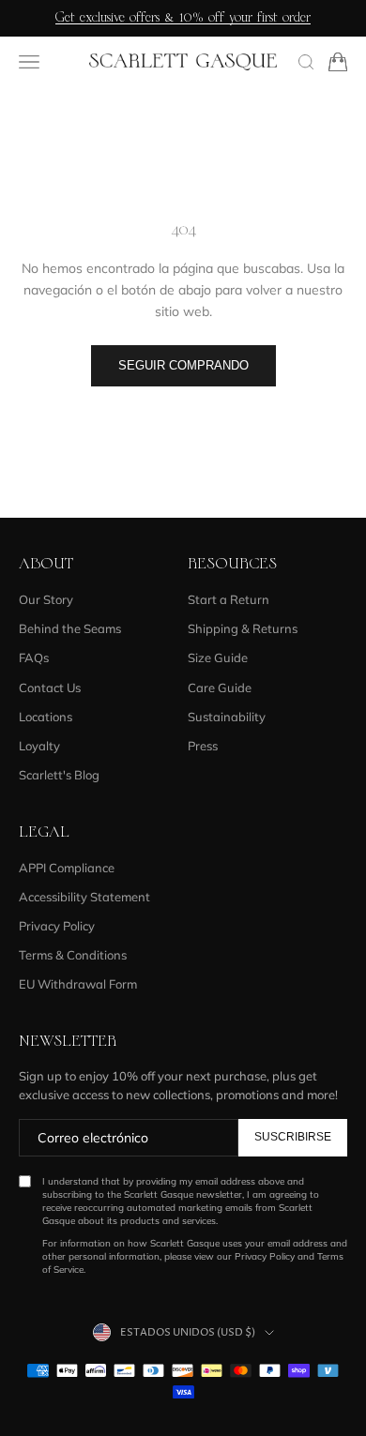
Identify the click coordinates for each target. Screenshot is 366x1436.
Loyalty (39, 745)
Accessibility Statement (84, 896)
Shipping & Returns (242, 628)
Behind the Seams (70, 628)
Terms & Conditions (73, 954)
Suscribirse (292, 1136)
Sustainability (227, 716)
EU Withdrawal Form (78, 983)
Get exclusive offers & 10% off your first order (183, 17)
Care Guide (220, 687)
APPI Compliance (66, 867)
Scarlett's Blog (59, 774)
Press (203, 745)
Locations (45, 716)
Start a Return (228, 599)
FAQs (34, 657)
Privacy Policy (57, 925)
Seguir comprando (183, 365)
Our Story (46, 599)
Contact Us (50, 687)
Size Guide (218, 657)
